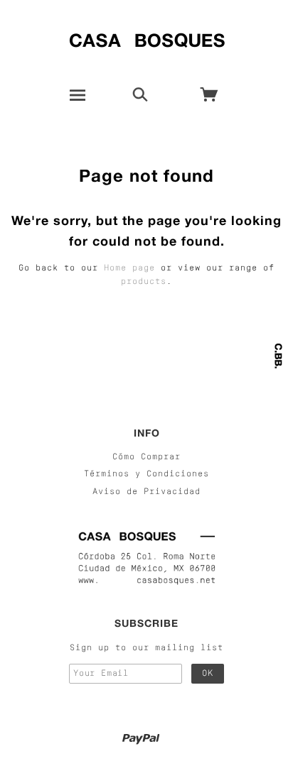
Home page (129, 268)
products (143, 282)
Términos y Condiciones (146, 474)
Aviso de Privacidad (146, 492)
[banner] (147, 37)
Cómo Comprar (146, 457)
